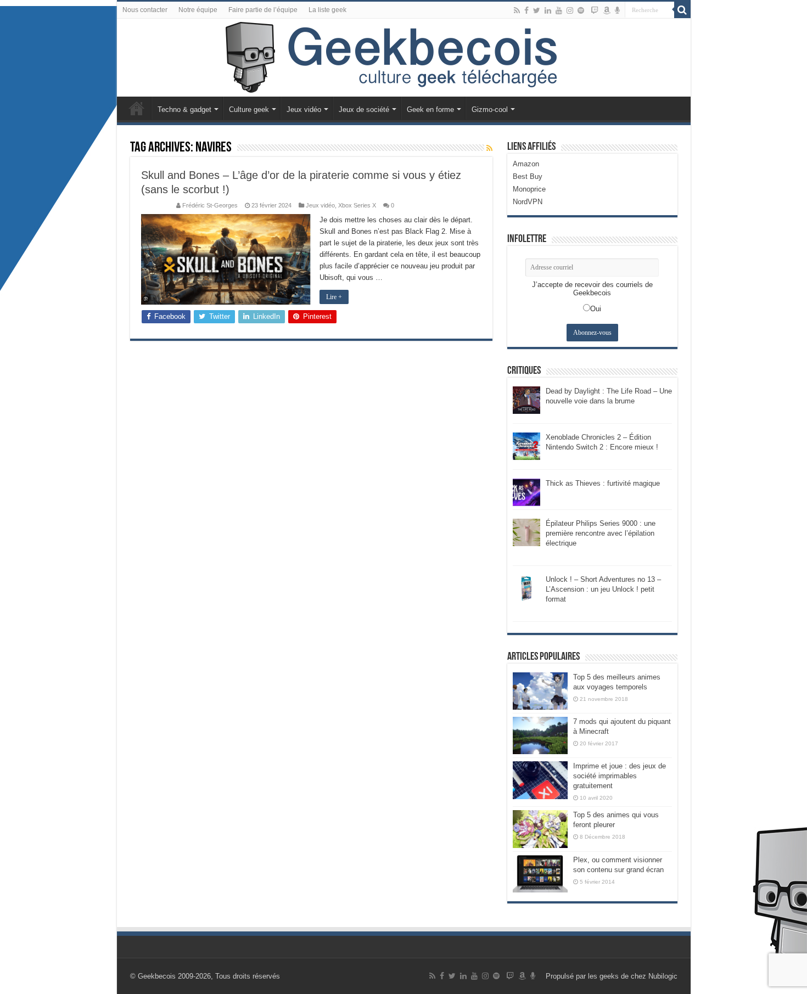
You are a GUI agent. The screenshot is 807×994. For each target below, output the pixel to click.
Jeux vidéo (304, 109)
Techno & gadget (184, 109)
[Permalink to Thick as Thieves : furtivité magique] (526, 491)
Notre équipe (197, 10)
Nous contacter (144, 10)
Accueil (136, 108)
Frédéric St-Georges (210, 205)
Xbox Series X (357, 205)
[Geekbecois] (404, 58)
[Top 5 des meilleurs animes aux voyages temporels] (540, 691)
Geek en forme (430, 109)
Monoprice (529, 189)
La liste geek (327, 10)
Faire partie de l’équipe (263, 10)
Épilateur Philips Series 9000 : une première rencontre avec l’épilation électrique (600, 533)
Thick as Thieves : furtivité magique (603, 483)
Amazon (526, 164)
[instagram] (569, 10)
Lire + (334, 297)
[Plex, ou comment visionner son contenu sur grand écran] (540, 873)
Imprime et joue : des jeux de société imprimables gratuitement (619, 776)
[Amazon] (607, 10)
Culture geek (249, 109)
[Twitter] (536, 10)
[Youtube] (558, 10)
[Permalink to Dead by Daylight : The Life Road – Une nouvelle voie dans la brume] (526, 399)
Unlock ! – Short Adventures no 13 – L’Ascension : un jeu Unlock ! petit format (603, 589)
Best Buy (527, 176)
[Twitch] (594, 10)
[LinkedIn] (547, 10)
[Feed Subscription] (489, 148)
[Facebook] (526, 10)
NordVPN (527, 202)
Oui (595, 309)
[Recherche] (682, 10)
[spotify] (580, 10)
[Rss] (517, 10)
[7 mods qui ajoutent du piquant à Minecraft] (540, 735)
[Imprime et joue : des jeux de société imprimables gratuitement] (540, 780)
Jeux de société (364, 109)
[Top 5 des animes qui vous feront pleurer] (540, 828)
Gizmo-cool (490, 109)
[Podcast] (617, 10)
